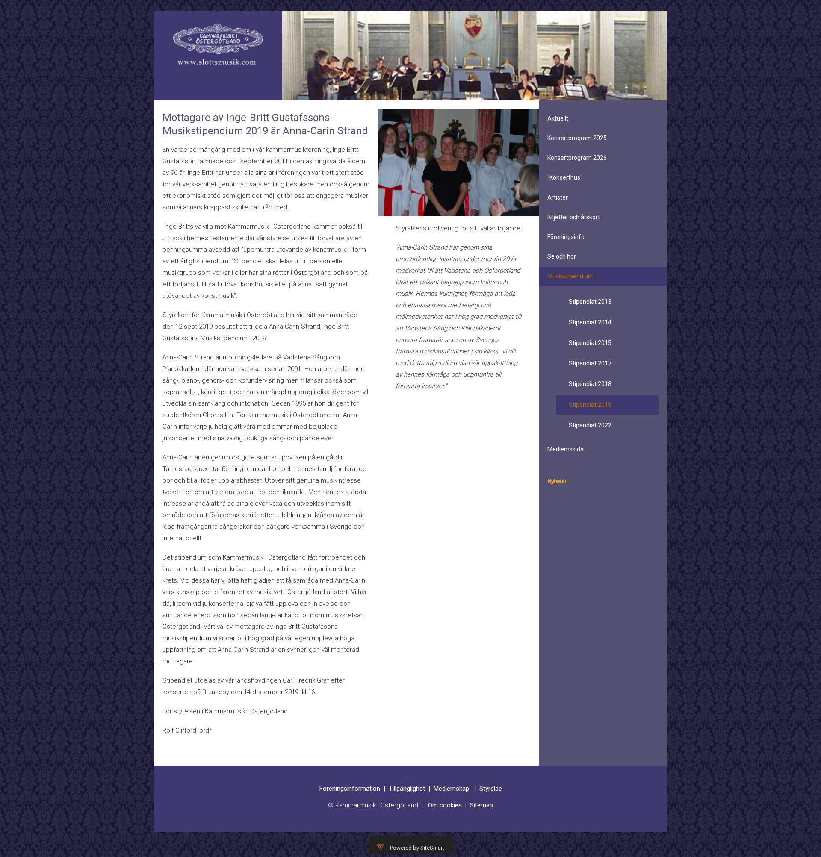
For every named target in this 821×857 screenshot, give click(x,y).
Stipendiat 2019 (590, 404)
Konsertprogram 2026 (577, 157)
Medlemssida (565, 449)
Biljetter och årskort (573, 217)
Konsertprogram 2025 (577, 138)
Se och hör (561, 256)
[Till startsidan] (218, 44)
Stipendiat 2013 (590, 301)
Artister (557, 197)
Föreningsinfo (566, 236)
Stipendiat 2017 (590, 363)
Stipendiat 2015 (590, 342)
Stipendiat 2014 (590, 322)
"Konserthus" (564, 177)
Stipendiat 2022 (590, 425)
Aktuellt (557, 118)
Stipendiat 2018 (590, 383)
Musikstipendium (570, 276)
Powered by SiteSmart (417, 848)
